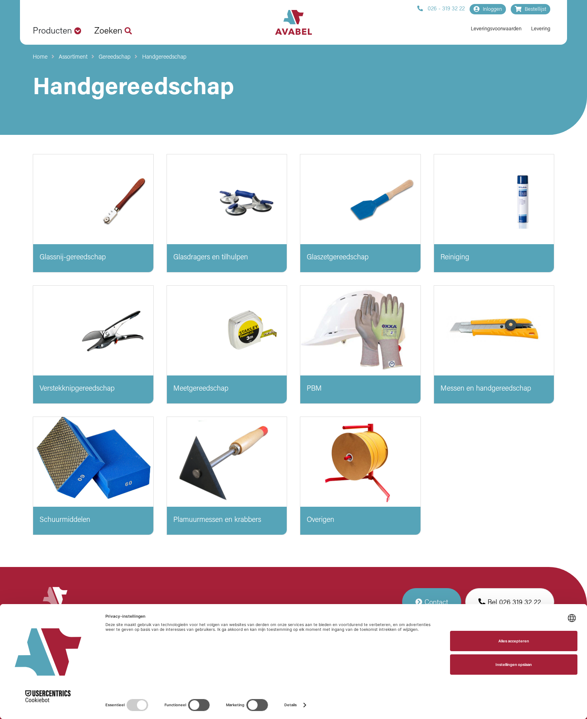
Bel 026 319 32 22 (513, 602)
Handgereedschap (164, 57)
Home (40, 57)
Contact (435, 602)
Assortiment (73, 57)
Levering (540, 29)
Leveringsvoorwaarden (496, 29)
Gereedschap (115, 57)
